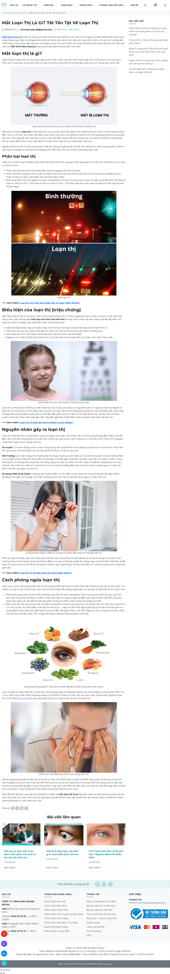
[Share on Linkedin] (26, 808)
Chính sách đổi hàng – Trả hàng (61, 922)
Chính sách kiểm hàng (56, 918)
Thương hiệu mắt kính (111, 5)
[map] (4, 934)
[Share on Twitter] (22, 808)
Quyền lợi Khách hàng (56, 927)
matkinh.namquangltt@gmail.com (147, 902)
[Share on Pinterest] (17, 808)
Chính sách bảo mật (55, 901)
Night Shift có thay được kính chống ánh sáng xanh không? (148, 62)
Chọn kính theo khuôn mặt (101, 914)
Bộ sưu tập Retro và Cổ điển (101, 901)
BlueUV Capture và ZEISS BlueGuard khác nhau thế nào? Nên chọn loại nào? (148, 51)
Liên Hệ (134, 5)
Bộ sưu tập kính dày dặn (99, 910)
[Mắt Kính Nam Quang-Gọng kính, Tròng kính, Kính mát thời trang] (3, 5)
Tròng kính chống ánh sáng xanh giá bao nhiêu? (148, 41)
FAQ (89, 935)
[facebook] (97, 884)
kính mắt (22, 698)
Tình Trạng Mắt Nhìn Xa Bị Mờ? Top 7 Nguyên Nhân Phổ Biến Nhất (106, 854)
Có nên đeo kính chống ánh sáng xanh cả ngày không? (146, 70)
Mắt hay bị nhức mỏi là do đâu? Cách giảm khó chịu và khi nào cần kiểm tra (20, 854)
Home (4, 13)
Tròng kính (85, 5)
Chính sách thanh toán (56, 910)
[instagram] (104, 884)
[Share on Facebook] (12, 808)
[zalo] (4, 953)
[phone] (4, 963)
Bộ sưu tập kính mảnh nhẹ (101, 905)
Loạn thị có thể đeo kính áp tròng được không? (46, 573)
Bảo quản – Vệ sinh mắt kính (102, 918)
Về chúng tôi (30, 5)
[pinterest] (110, 884)
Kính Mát (49, 5)
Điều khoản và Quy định (57, 931)
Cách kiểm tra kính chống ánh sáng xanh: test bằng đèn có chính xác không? (148, 31)
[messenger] (4, 943)
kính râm (112, 594)
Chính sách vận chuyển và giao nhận (63, 914)
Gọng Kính (66, 5)
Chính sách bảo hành (55, 905)
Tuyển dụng (93, 922)
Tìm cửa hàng (94, 931)
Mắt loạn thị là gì (11, 37)
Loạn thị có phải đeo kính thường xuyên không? (46, 422)
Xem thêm (10, 867)
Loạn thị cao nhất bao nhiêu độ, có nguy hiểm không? (50, 303)
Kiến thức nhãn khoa (18, 13)
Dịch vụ (14, 5)
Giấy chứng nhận (96, 927)
